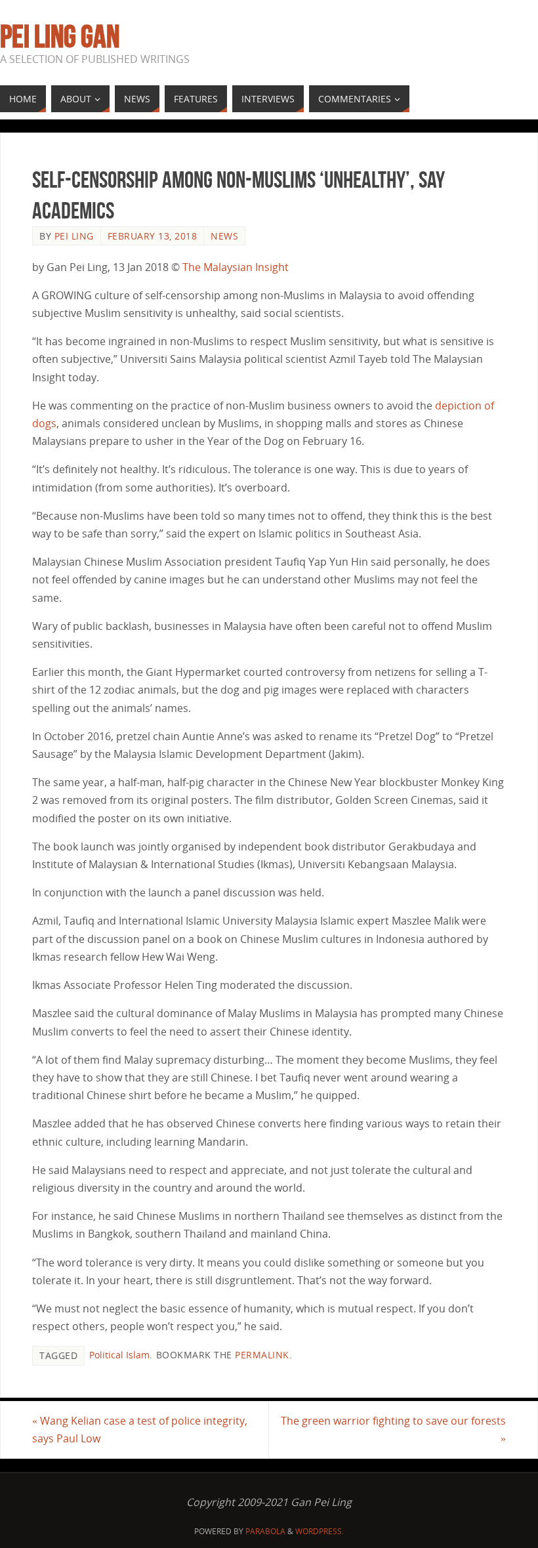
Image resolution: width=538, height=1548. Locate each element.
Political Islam (119, 1355)
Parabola (265, 1531)
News (224, 236)
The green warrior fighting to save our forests (393, 1429)
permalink (262, 1355)
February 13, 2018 (152, 236)
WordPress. (319, 1531)
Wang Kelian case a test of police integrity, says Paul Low (139, 1429)
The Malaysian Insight (235, 267)
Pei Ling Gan (59, 36)
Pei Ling (74, 236)
